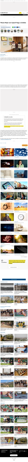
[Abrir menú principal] (27, 12)
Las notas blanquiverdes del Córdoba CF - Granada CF (20, 423)
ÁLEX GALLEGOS (16, 413)
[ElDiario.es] (25, 14)
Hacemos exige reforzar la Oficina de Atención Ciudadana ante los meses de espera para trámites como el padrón (7, 318)
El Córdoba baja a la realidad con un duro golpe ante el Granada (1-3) (6, 366)
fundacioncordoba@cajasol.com (6, 139)
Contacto (14, 460)
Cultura (2, 14)
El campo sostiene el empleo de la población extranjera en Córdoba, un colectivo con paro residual (7, 342)
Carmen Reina (15, 355)
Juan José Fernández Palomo (3, 304)
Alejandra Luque (16, 294)
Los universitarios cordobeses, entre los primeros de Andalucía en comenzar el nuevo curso (20, 377)
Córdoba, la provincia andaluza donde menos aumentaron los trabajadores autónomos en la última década (20, 354)
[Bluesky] (15, 27)
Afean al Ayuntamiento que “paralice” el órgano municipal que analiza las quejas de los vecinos (20, 318)
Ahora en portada (3, 332)
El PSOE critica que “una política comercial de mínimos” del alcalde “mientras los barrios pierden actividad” (7, 329)
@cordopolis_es (3, 307)
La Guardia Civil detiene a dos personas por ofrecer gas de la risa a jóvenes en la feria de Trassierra (20, 329)
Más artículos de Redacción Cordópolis (6, 306)
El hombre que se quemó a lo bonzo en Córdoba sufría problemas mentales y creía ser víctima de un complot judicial (20, 400)
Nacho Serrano (2, 435)
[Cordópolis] (4, 450)
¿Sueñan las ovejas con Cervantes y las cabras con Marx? (20, 304)
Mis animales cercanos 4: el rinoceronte (6, 303)
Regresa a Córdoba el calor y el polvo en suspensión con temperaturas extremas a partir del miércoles (20, 342)
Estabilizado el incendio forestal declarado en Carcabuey (7, 388)
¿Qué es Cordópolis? (14, 458)
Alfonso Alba (2, 293)
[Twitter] (17, 27)
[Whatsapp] (12, 27)
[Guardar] (20, 27)
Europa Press (15, 378)
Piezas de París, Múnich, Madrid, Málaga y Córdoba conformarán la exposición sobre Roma (6, 377)
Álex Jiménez (15, 435)
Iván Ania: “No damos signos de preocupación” (5, 423)
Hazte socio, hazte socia (13, 267)
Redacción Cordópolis (2, 54)
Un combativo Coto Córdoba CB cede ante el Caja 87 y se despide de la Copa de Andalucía (20, 366)
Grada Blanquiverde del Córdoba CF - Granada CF (7, 413)
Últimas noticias (3, 403)
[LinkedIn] (18, 27)
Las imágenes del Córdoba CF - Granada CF (20, 412)
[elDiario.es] (4, 451)
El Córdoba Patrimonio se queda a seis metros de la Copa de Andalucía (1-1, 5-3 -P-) (7, 445)
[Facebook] (14, 27)
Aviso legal (14, 459)
